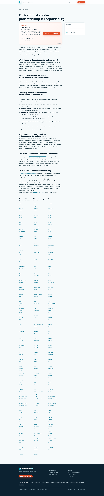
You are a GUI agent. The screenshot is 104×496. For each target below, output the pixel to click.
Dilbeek (20, 252)
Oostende (50, 366)
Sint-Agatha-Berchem (38, 394)
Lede (20, 326)
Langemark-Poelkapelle (38, 324)
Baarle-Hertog (36, 215)
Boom (49, 229)
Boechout (21, 229)
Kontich (49, 312)
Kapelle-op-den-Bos (52, 303)
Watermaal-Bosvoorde (23, 428)
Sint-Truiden (36, 405)
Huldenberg (36, 296)
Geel (49, 261)
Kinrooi (35, 308)
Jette (49, 301)
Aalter (35, 203)
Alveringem (21, 208)
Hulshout (50, 296)
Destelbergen (51, 247)
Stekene (20, 410)
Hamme (20, 275)
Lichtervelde (21, 331)
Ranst (20, 382)
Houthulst (50, 294)
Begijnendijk (21, 219)
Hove (20, 296)
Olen (35, 366)
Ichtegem (21, 298)
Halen (20, 273)
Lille (34, 333)
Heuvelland (50, 287)
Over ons (70, 470)
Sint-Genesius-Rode (23, 396)
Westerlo (35, 431)
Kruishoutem (36, 319)
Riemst (20, 384)
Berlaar (20, 222)
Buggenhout (21, 240)
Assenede (50, 212)
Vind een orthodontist (71, 29)
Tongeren (50, 414)
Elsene (20, 257)
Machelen (36, 345)
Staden (35, 407)
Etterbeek (50, 257)
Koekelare (50, 310)
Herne (20, 284)
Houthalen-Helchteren (38, 294)
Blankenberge (36, 226)
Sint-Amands (51, 394)
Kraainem (50, 317)
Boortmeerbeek (22, 231)
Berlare (35, 222)
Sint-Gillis (35, 396)
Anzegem (21, 210)
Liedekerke (36, 331)
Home (20, 9)
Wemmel (50, 428)
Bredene (50, 236)
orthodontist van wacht (38, 192)
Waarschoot (50, 424)
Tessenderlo (36, 412)
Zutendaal (36, 452)
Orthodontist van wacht (59, 2)
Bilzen (20, 226)
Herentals (21, 282)
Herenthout (36, 282)
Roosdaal (35, 387)
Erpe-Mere (36, 257)
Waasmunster (21, 426)
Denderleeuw (36, 245)
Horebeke (21, 294)
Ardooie (35, 210)
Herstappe (50, 284)
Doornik (72, 482)
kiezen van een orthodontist (28, 173)
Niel (49, 361)
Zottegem (21, 449)
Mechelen (36, 347)
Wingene (21, 438)
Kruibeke (21, 319)
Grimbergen (50, 268)
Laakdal (20, 322)
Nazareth (50, 359)
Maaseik (50, 342)
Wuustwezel (21, 440)
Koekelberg (21, 312)
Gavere (35, 261)
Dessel (35, 247)
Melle (49, 349)
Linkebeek (50, 333)
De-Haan (50, 240)
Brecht (35, 236)
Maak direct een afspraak (51, 33)
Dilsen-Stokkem (37, 252)
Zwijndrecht (36, 454)
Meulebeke (50, 354)
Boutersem (36, 233)
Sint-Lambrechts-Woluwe (24, 400)
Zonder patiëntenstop (70, 2)
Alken (49, 206)
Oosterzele (21, 368)
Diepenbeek (21, 250)
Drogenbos (50, 252)
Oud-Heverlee (51, 370)
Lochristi (20, 338)
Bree (20, 238)
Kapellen (20, 305)
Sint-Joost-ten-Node (38, 398)
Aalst (20, 203)
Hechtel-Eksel (36, 277)
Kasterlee (50, 305)
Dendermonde (51, 245)
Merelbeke (50, 352)
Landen (20, 324)
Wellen (35, 428)
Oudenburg (50, 373)
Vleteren (20, 421)
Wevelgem (21, 433)
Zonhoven (36, 447)
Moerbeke (36, 356)
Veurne (35, 419)
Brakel (49, 233)
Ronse (20, 387)
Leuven (49, 329)
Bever (20, 224)
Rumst (35, 389)
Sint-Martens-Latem (23, 403)
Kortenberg (50, 315)
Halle (35, 273)
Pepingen (35, 377)
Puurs (49, 380)
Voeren (35, 421)
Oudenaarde (36, 373)
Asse (35, 212)
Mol (49, 356)
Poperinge (21, 380)
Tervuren (21, 412)
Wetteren (50, 431)
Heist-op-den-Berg (22, 280)
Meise (35, 349)
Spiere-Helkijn (51, 405)
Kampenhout (36, 303)
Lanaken (50, 322)
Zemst (20, 445)
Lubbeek (50, 340)
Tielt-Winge (21, 414)
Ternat (49, 410)
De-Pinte (35, 243)
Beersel (49, 217)
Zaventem (50, 440)
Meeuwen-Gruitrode (23, 349)
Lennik (20, 329)
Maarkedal (36, 342)
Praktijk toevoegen (71, 32)
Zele (34, 442)
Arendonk (50, 210)
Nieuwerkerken (22, 363)
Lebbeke (50, 324)
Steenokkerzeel (51, 407)
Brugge (35, 238)
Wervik (20, 431)
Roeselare (50, 384)
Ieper (35, 298)
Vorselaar (50, 421)
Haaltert (50, 271)
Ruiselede (21, 389)
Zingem (35, 445)
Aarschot (50, 203)
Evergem (35, 259)
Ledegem (35, 326)
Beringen (50, 219)
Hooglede (36, 291)
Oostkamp (36, 368)
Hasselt (20, 277)
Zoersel (49, 445)
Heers (49, 277)
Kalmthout (21, 303)
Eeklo (49, 254)
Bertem (49, 222)
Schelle (20, 391)
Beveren (35, 224)
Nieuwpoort (36, 363)
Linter (35, 335)
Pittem (49, 377)
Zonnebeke (50, 447)
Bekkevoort (36, 219)
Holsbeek (21, 291)
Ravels (35, 382)
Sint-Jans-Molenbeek (23, 398)
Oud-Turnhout (21, 373)
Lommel (50, 338)
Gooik (35, 268)
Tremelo (35, 417)
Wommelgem (36, 438)
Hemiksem (36, 280)
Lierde (20, 333)
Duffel (20, 254)
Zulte (20, 452)
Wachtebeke (36, 426)
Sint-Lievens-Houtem (52, 400)
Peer (20, 377)
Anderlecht (36, 208)
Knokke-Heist (36, 310)
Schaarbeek (50, 389)
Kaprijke (35, 305)
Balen (49, 215)
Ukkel (20, 419)
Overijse (35, 375)
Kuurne (49, 319)
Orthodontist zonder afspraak (74, 472)
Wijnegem (36, 435)
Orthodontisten (49, 2)
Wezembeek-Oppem (38, 433)
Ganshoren (21, 261)
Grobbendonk (21, 271)
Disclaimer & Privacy (72, 476)
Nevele (35, 361)
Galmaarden (50, 259)
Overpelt (50, 375)
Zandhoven (36, 440)
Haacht (35, 271)
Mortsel (35, 359)
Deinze (20, 245)
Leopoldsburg (36, 329)
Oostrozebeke (51, 368)
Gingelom (35, 266)
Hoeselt (49, 289)
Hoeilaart (35, 289)
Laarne (35, 322)
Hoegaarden (21, 289)
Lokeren (35, 338)
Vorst (20, 424)
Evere (20, 259)
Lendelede (50, 326)
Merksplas (21, 354)
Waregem (50, 426)
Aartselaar (21, 206)
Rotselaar (50, 387)
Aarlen (67, 482)
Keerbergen (21, 308)
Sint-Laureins (36, 400)
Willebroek (50, 435)
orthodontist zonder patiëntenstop (38, 156)
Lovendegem (36, 340)
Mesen (35, 354)
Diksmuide (50, 250)
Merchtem (36, 352)
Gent (49, 264)
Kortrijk (35, 317)
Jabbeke (35, 301)
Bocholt (49, 226)
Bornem (49, 231)
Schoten (20, 394)
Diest (35, 250)
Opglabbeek (21, 370)
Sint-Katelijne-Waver (52, 398)
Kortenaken (36, 315)
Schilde (49, 391)
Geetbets (21, 264)
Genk (35, 264)
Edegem (35, 254)
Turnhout (50, 417)
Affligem (35, 206)
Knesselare (21, 310)
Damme (35, 240)
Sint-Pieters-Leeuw (52, 403)
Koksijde (35, 312)
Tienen (35, 414)
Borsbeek (21, 233)
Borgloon (35, 231)
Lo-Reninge (50, 335)
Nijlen (49, 363)
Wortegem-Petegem (52, 438)
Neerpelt (20, 361)
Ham (49, 273)
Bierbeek (50, 224)
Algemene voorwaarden (72, 474)
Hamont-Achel (36, 275)
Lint (19, 335)
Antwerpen (50, 208)
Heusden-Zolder (37, 287)
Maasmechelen (22, 345)
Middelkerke (21, 356)
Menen (20, 352)
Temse (35, 410)
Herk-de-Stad (51, 282)
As (19, 212)
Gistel (49, 266)
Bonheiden (36, 229)
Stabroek (21, 407)
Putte (35, 380)
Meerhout (50, 347)
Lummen (20, 342)
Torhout (20, 417)
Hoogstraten (50, 291)
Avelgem (20, 215)
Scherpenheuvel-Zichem (38, 391)
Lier (49, 331)
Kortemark (21, 315)
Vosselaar (36, 424)
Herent (49, 280)
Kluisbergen (50, 308)
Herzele (20, 287)
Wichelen (50, 433)
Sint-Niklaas (36, 403)
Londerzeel (21, 340)
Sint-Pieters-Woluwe (23, 405)
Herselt (35, 284)
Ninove (20, 366)
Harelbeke (50, 275)
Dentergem (21, 247)
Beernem (21, 217)
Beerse (35, 217)
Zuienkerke (50, 449)
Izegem (20, 301)
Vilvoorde (50, 419)
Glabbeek (21, 268)
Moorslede (21, 359)
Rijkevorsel (36, 384)
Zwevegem (21, 454)
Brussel (49, 238)
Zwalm (49, 452)
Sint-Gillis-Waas (51, 396)
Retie (49, 382)
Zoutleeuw (36, 449)
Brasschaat (21, 236)
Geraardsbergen (22, 266)
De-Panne (21, 243)
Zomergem (21, 447)
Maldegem (50, 345)
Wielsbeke (21, 435)
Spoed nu (82, 2)
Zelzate (49, 442)
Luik (36, 482)
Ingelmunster (51, 298)
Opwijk (35, 370)
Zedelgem (21, 442)
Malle (20, 347)
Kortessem (21, 317)
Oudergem (21, 375)
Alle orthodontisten (52, 470)
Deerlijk (49, 243)
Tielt (49, 412)
